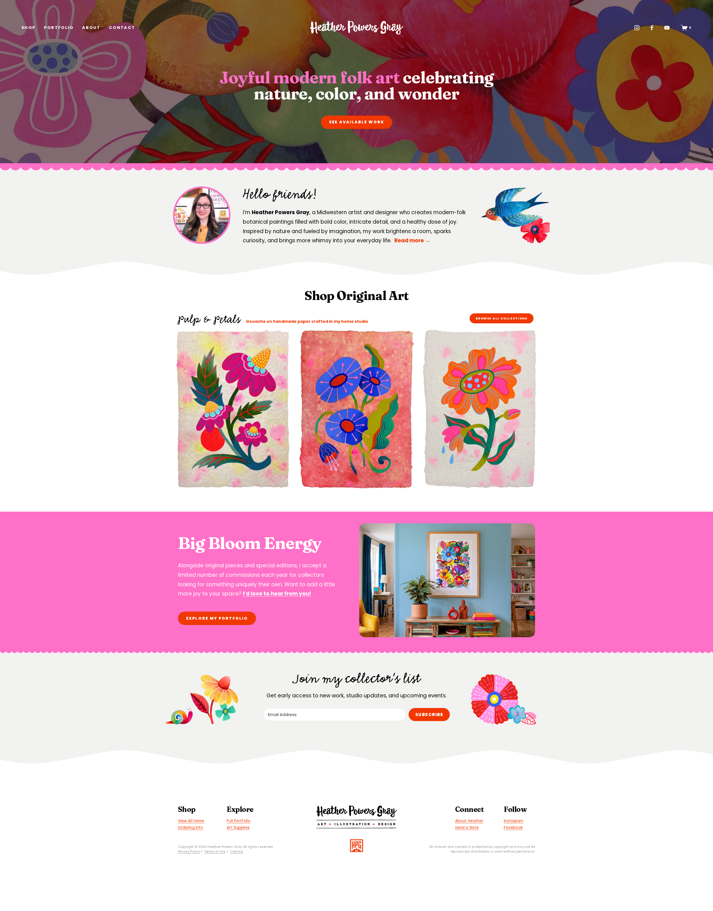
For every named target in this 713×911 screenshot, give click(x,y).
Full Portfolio (238, 821)
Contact (122, 27)
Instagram (513, 821)
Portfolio (59, 27)
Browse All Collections (502, 318)
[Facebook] (652, 28)
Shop (28, 27)
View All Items (191, 821)
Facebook (513, 827)
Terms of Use (215, 851)
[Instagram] (637, 28)
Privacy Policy (189, 851)
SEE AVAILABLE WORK (356, 122)
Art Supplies (238, 827)
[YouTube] (667, 28)
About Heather (469, 821)
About (91, 27)
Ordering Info (190, 827)
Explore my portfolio (217, 618)
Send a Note (467, 827)
